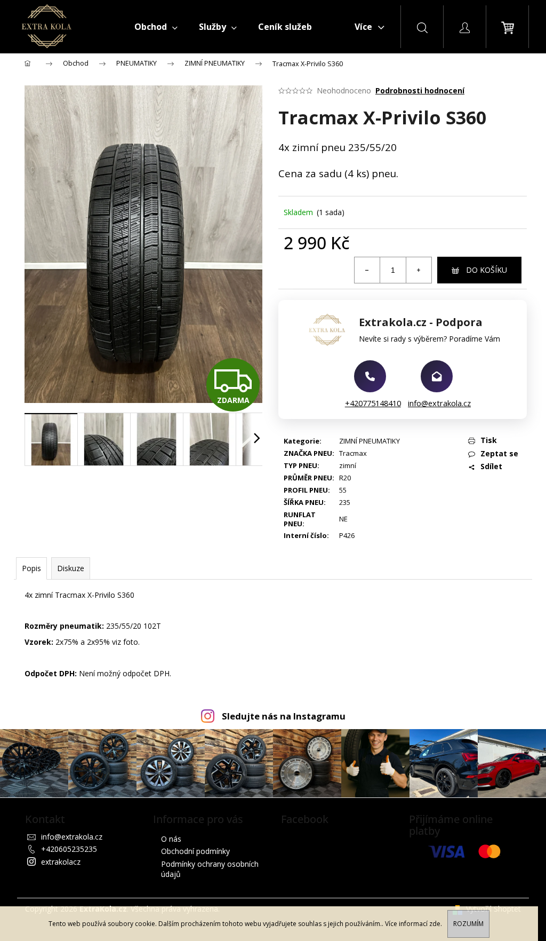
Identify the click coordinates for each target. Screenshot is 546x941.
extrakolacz (61, 862)
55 (343, 490)
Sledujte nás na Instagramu (284, 716)
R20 (345, 478)
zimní (347, 465)
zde (434, 923)
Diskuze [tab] (70, 568)
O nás (171, 839)
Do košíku (486, 270)
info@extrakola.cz (439, 403)
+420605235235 (69, 849)
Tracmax (353, 453)
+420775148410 (373, 403)
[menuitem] (156, 26)
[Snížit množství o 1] (367, 270)
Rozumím (468, 923)
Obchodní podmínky (195, 851)
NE (343, 519)
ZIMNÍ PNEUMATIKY (369, 441)
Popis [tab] (31, 568)
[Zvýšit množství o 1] (418, 270)
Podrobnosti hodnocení (419, 90)
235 (344, 502)
